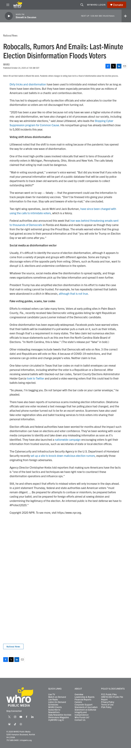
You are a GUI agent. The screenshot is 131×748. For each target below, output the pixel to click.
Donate (118, 5)
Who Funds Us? (82, 717)
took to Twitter (35, 378)
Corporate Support (83, 704)
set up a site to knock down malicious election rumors (63, 455)
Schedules (53, 704)
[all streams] (126, 16)
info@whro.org (26, 740)
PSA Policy (106, 707)
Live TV (51, 694)
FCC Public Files (109, 694)
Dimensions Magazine (58, 717)
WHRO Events (55, 707)
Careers (78, 702)
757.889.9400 (12, 740)
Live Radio (53, 699)
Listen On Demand (57, 702)
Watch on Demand (57, 697)
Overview (79, 694)
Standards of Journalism (86, 707)
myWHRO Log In (56, 720)
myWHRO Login (96, 4)
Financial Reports (83, 699)
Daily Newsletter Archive (59, 715)
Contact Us (80, 720)
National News (10, 35)
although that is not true (73, 293)
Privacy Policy (107, 702)
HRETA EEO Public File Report (112, 698)
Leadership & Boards (84, 697)
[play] (8, 16)
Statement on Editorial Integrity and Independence (85, 712)
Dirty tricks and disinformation (28, 84)
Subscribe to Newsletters (54, 711)
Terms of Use (107, 704)
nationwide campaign (68, 439)
